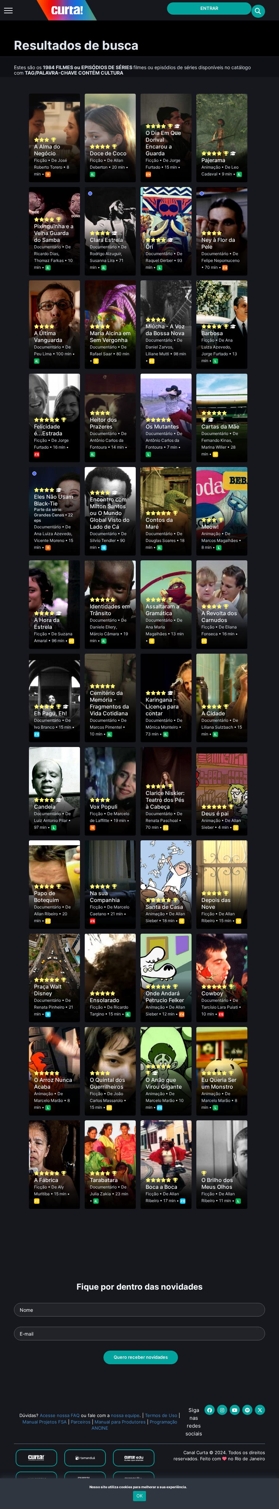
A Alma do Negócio (47, 150)
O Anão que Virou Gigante (164, 1083)
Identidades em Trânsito (110, 610)
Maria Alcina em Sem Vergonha (110, 336)
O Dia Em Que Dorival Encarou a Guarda (163, 143)
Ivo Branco (44, 727)
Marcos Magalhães (219, 540)
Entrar (209, 8)
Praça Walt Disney (48, 990)
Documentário (47, 246)
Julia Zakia (100, 1193)
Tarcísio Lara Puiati (219, 1007)
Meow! (210, 526)
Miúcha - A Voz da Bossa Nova (165, 330)
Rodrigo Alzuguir (105, 253)
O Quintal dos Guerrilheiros (107, 1083)
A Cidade (213, 713)
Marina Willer (213, 447)
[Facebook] (209, 1410)
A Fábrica (46, 1180)
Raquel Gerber (159, 260)
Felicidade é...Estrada (48, 430)
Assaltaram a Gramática (162, 610)
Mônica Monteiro (162, 727)
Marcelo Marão (48, 1100)
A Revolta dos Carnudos (219, 616)
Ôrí (149, 246)
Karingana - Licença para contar (162, 706)
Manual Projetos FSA (44, 1422)
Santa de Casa (164, 906)
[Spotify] (247, 1410)
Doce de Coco (108, 153)
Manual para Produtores (120, 1422)
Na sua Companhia (105, 896)
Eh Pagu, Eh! (50, 713)
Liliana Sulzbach (217, 727)
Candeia (44, 806)
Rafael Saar (101, 353)
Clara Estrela (106, 239)
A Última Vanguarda (48, 336)
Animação (210, 167)
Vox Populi (103, 806)
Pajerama (213, 160)
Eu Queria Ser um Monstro (218, 1083)
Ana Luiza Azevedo (52, 533)
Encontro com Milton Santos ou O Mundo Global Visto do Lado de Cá (110, 513)
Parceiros (81, 1422)
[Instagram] (222, 1410)
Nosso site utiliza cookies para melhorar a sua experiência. (139, 1487)
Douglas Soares (161, 540)
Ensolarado (104, 1000)
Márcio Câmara (104, 633)
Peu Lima (43, 353)
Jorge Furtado (214, 353)
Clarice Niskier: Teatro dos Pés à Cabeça (165, 800)
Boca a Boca (161, 1186)
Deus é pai (215, 813)
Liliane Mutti (157, 353)
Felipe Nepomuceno (220, 260)
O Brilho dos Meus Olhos (217, 1183)
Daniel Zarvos (159, 346)
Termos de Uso (161, 1415)
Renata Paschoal (162, 820)
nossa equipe (125, 1415)
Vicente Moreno (49, 540)
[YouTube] (235, 1410)
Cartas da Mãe (220, 426)
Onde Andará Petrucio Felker (165, 997)
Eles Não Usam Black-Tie (53, 500)
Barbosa (212, 333)
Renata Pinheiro (49, 1007)
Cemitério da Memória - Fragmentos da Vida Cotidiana (109, 703)
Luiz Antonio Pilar (50, 820)
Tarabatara (104, 1180)
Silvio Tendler (103, 540)
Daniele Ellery (103, 626)
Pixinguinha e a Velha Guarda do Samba (53, 233)
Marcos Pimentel (106, 727)
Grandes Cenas (49, 514)
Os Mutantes (162, 426)
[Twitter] (260, 1410)
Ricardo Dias (46, 253)
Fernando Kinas (216, 440)
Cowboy (212, 993)
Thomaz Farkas (49, 260)
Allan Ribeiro (46, 913)
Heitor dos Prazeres (103, 423)
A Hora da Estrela (47, 623)
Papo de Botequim (46, 896)
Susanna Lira (102, 260)
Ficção (40, 160)
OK (139, 1495)
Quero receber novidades (141, 1357)
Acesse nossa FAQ (60, 1415)
